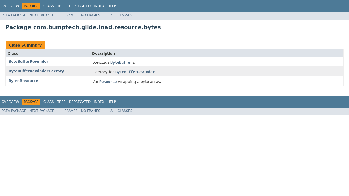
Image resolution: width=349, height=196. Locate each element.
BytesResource (23, 81)
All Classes (121, 15)
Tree (61, 6)
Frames (71, 15)
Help (111, 6)
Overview (10, 6)
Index (99, 6)
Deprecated (80, 6)
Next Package (41, 15)
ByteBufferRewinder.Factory (36, 71)
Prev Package (14, 15)
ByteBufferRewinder (28, 61)
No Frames (90, 15)
